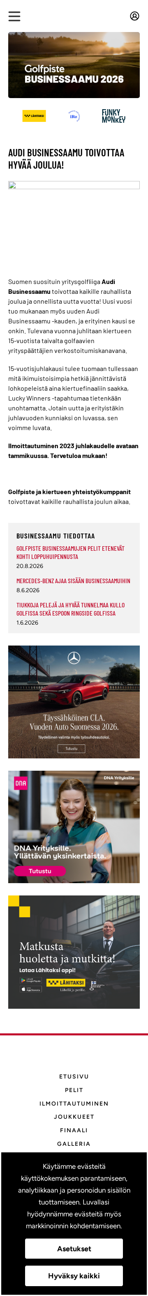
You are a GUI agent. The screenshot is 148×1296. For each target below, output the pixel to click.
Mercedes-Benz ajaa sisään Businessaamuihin (73, 580)
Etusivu (74, 1076)
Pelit (74, 1090)
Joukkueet (74, 1116)
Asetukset (74, 1248)
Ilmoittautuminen (74, 1103)
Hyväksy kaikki (74, 1275)
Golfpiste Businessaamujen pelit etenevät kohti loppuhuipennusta (70, 552)
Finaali (74, 1130)
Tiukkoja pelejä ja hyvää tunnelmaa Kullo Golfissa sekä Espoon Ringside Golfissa (70, 609)
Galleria (74, 1143)
